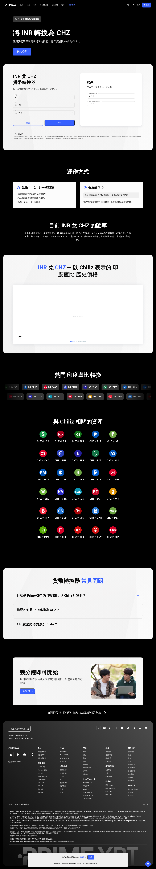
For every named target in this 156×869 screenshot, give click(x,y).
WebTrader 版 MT (88, 795)
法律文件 (131, 777)
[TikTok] (128, 728)
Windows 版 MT (88, 792)
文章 (107, 773)
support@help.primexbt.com (24, 738)
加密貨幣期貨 (42, 752)
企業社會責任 (132, 768)
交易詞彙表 (109, 776)
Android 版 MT (87, 783)
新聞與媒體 (131, 764)
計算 (59, 123)
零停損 (62, 789)
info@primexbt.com (21, 735)
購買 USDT (109, 791)
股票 (84, 761)
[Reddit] (140, 728)
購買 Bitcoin (109, 785)
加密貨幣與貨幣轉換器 (30, 19)
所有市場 (85, 771)
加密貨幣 (85, 764)
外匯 (84, 752)
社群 (129, 755)
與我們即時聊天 (69, 712)
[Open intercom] (148, 864)
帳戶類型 (63, 786)
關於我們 (131, 752)
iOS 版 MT (86, 786)
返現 (61, 792)
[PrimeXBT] (11, 5)
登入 (138, 5)
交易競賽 (131, 795)
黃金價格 (40, 789)
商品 (84, 758)
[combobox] (45, 105)
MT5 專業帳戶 (87, 799)
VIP (61, 779)
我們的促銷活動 (133, 789)
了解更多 (83, 857)
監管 (129, 758)
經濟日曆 (108, 758)
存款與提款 (63, 773)
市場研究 (108, 770)
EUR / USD (41, 783)
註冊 (147, 5)
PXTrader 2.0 (64, 752)
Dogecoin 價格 (42, 776)
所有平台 (63, 761)
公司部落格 (131, 771)
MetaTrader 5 (64, 758)
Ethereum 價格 (42, 770)
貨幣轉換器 (109, 755)
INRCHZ (72, 341)
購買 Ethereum (110, 788)
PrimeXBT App (64, 755)
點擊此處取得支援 (18, 729)
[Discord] (146, 728)
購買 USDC (109, 794)
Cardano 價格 (42, 779)
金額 (16, 95)
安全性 (62, 776)
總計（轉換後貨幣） (95, 101)
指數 (84, 755)
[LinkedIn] (110, 728)
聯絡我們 (131, 774)
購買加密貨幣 (42, 758)
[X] (98, 728)
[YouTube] (122, 728)
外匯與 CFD (41, 755)
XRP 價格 (40, 773)
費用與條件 (63, 770)
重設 (28, 123)
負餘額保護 (63, 783)
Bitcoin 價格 (41, 767)
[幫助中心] (128, 4)
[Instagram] (104, 728)
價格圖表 (108, 752)
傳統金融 (85, 774)
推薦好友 (131, 792)
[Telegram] (134, 728)
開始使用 (26, 691)
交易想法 (108, 761)
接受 (91, 857)
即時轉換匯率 (93, 93)
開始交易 (22, 51)
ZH (133, 5)
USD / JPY (41, 786)
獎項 (129, 761)
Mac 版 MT (86, 789)
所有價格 (40, 792)
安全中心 (131, 780)
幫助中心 (101, 712)
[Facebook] (116, 728)
